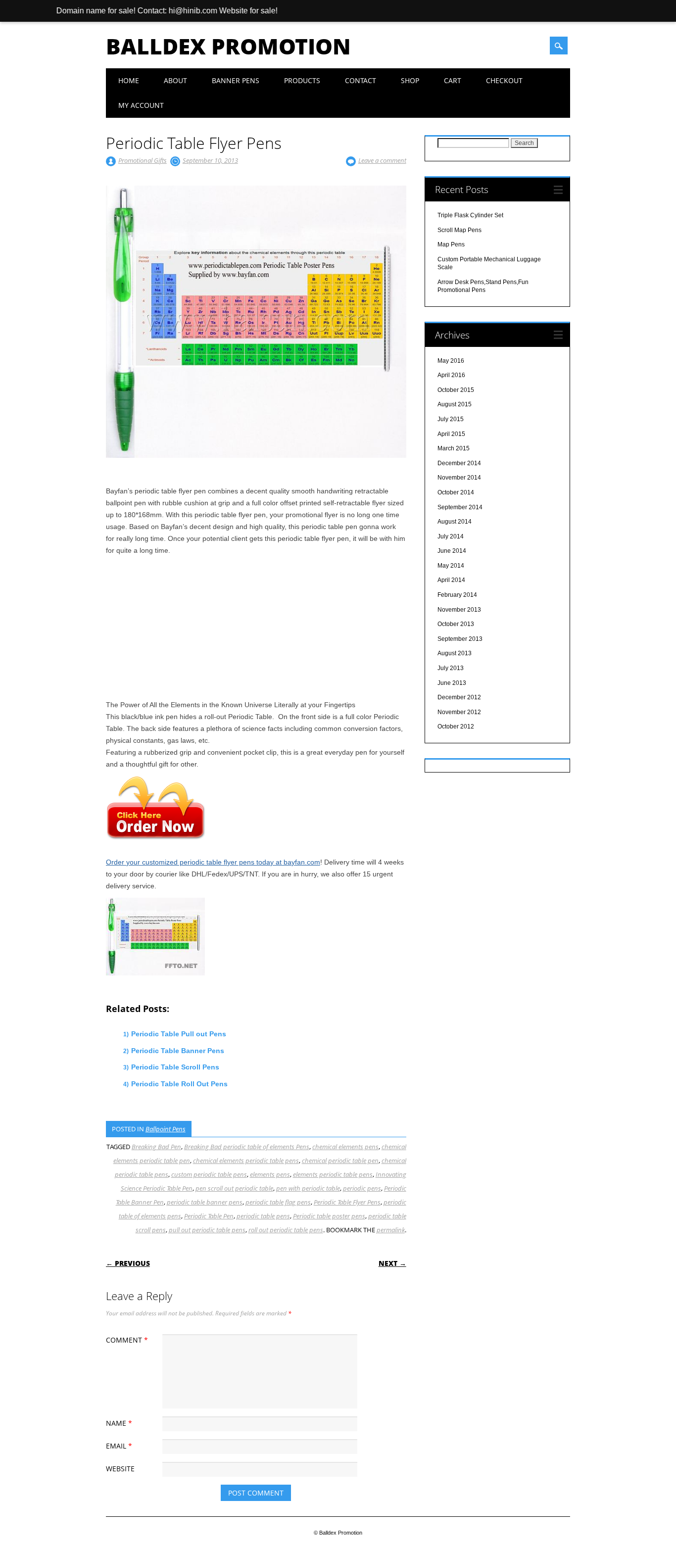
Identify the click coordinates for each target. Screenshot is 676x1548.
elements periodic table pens (333, 1174)
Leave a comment (382, 160)
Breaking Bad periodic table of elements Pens (246, 1146)
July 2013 (450, 668)
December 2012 (459, 697)
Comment (127, 1340)
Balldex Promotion (228, 46)
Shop (410, 80)
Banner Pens (235, 80)
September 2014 (460, 507)
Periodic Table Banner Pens (177, 1051)
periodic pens (362, 1188)
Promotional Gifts (142, 160)
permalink (391, 1229)
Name (119, 1423)
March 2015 (453, 448)
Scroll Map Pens (459, 230)
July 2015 (450, 419)
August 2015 (454, 404)
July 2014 (450, 536)
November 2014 (459, 477)
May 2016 (450, 360)
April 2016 (451, 375)
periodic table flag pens (278, 1202)
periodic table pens (263, 1215)
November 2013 (459, 609)
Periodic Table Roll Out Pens (179, 1084)
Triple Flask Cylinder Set (470, 215)
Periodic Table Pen (209, 1215)
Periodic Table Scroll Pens (175, 1067)
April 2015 (451, 434)
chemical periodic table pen (340, 1160)
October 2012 (455, 726)
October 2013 (455, 624)
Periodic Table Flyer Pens (347, 1202)
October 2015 (455, 390)
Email (119, 1446)
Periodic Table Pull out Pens (178, 1034)
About (175, 80)
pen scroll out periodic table (234, 1188)
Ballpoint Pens (165, 1128)
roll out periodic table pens (285, 1229)
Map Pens (451, 244)
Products (302, 80)
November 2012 (459, 712)
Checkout (504, 80)
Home (128, 80)
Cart (452, 80)
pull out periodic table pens (207, 1229)
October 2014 (455, 492)
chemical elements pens (345, 1146)
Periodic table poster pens (329, 1215)
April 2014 (451, 580)
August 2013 (454, 653)
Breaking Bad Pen (156, 1146)
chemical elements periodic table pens (246, 1160)
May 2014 (450, 565)
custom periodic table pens (209, 1174)
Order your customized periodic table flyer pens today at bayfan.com (213, 862)
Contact (360, 80)
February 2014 (457, 594)
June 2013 (451, 682)
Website (120, 1468)
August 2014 (454, 521)
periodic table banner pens (204, 1202)
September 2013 (460, 638)
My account (141, 105)
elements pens (270, 1174)
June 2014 (451, 550)
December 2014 (459, 463)
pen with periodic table (308, 1188)
